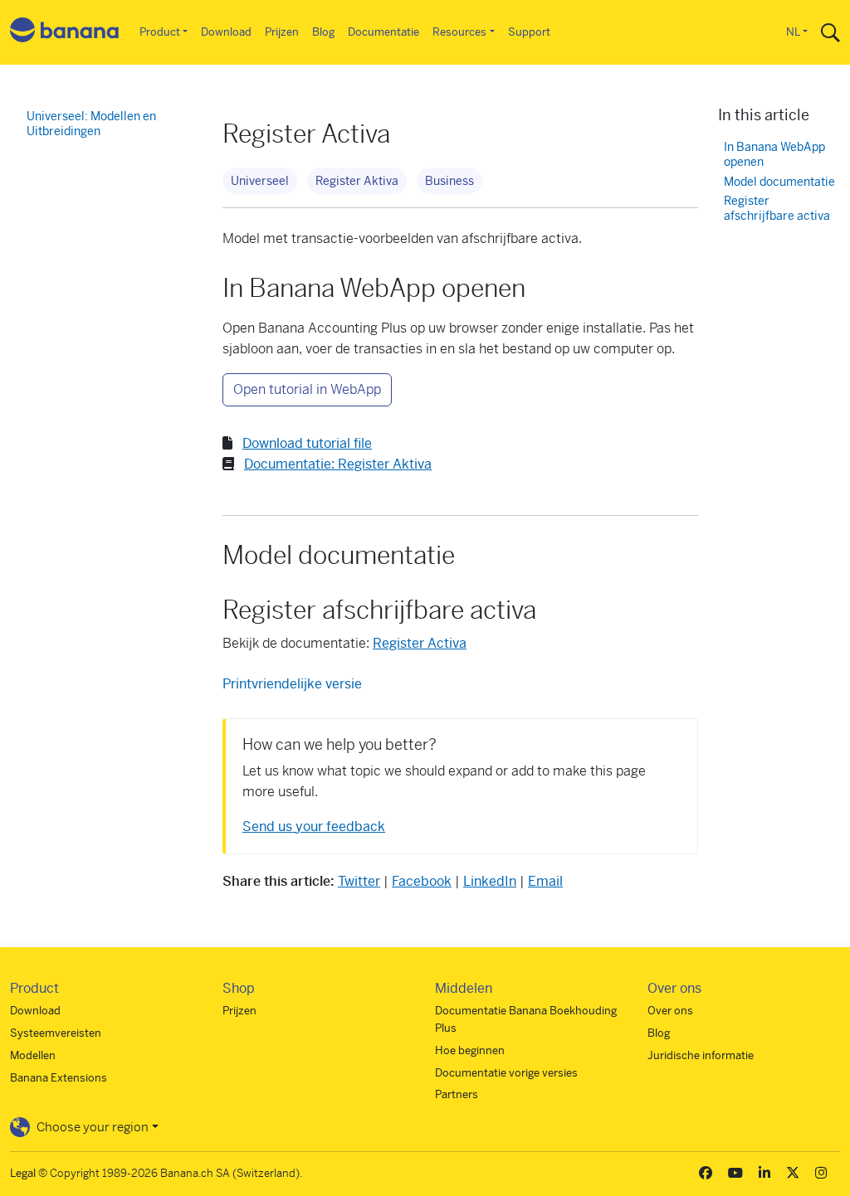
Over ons (670, 1011)
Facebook (422, 881)
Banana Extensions (58, 1078)
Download (226, 32)
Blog (323, 32)
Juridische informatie (700, 1055)
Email (545, 881)
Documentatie (383, 32)
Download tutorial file (307, 443)
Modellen (33, 1055)
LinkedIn (489, 881)
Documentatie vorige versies (506, 1073)
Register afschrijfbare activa (777, 208)
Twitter (359, 881)
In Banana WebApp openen (774, 154)
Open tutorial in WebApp (307, 389)
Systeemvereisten (55, 1033)
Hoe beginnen (470, 1050)
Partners (456, 1094)
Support (529, 32)
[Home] (65, 33)
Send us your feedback (313, 826)
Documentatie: (338, 464)
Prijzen (282, 32)
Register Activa (420, 643)
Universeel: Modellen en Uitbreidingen (91, 124)
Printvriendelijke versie (292, 684)
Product (159, 32)
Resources (459, 32)
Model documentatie (779, 182)
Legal (23, 1173)
